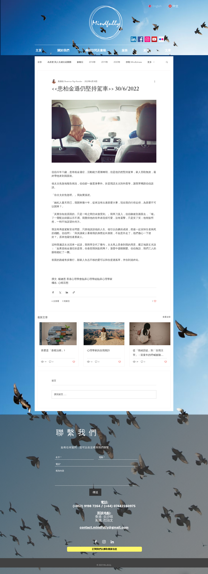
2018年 (92, 62)
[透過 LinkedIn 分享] (67, 292)
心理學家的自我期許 (98, 351)
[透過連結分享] (73, 292)
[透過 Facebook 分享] (53, 292)
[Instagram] (147, 39)
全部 (39, 62)
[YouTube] (154, 39)
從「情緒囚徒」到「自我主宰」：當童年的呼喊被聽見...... (148, 353)
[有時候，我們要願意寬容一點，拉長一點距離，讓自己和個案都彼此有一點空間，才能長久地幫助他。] (104, 333)
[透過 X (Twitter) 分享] (60, 292)
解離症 (80, 62)
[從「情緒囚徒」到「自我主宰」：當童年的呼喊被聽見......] (149, 333)
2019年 (104, 62)
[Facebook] (140, 39)
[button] (167, 62)
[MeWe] (161, 39)
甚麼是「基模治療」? (53, 351)
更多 (149, 62)
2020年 (117, 62)
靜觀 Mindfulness (134, 62)
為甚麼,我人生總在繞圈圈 (59, 62)
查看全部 (167, 317)
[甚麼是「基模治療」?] (58, 333)
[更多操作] (154, 81)
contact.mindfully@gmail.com (104, 527)
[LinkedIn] (133, 39)
